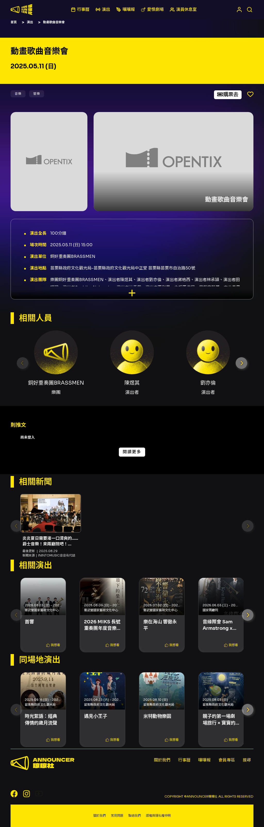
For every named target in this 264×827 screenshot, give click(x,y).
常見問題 (117, 815)
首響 (29, 622)
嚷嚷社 (21, 9)
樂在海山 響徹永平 (160, 625)
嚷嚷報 (204, 760)
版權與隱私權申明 (158, 815)
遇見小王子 (95, 716)
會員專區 (226, 760)
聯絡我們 (134, 815)
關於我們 (162, 760)
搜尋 (247, 760)
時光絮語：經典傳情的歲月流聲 (41, 719)
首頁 (14, 22)
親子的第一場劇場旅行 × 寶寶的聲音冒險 (219, 719)
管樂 (36, 94)
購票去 (230, 94)
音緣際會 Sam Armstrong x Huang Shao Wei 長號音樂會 (219, 625)
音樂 (18, 94)
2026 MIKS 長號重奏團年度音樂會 (102, 625)
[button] (241, 363)
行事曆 (184, 760)
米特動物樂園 (157, 716)
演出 (30, 22)
